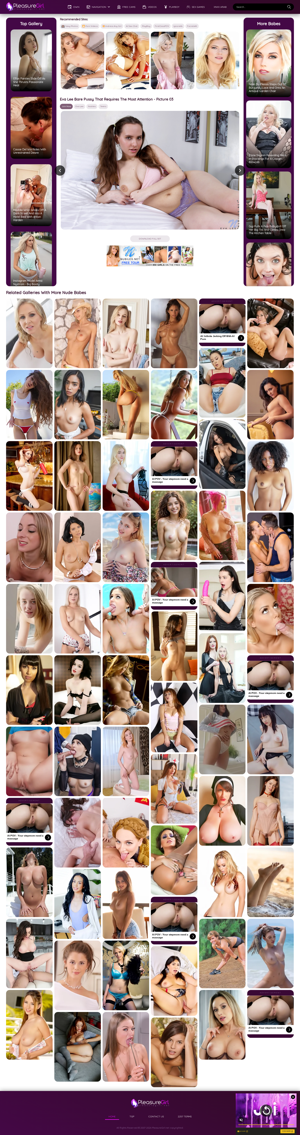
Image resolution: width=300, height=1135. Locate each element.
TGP (132, 1116)
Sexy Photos (71, 26)
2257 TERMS (185, 1116)
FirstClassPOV (162, 26)
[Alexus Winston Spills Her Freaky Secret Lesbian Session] (127, 60)
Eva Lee (80, 106)
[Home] (25, 7)
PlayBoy (146, 26)
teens (103, 106)
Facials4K (192, 26)
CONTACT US (156, 1116)
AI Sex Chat (132, 26)
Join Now (66, 106)
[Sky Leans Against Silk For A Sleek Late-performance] (82, 60)
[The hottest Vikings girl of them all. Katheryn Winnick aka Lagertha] (217, 60)
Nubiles (92, 106)
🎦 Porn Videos (90, 26)
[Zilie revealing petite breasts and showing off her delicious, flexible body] (172, 60)
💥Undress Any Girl (112, 26)
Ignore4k (178, 26)
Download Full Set (150, 238)
